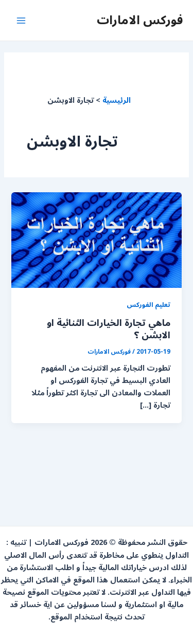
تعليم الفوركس (148, 305)
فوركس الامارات (140, 20)
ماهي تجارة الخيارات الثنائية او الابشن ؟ (108, 329)
